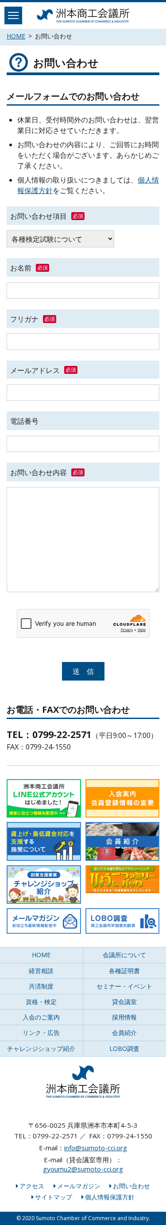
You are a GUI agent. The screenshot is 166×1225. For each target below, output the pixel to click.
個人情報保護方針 (110, 1197)
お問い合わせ (131, 1186)
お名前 (20, 268)
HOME (16, 36)
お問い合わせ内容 (38, 472)
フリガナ (24, 319)
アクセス (31, 1186)
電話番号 (24, 421)
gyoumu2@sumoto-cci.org (83, 1168)
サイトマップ (53, 1197)
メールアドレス (35, 370)
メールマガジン (78, 1186)
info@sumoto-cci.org (95, 1147)
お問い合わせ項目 (38, 216)
